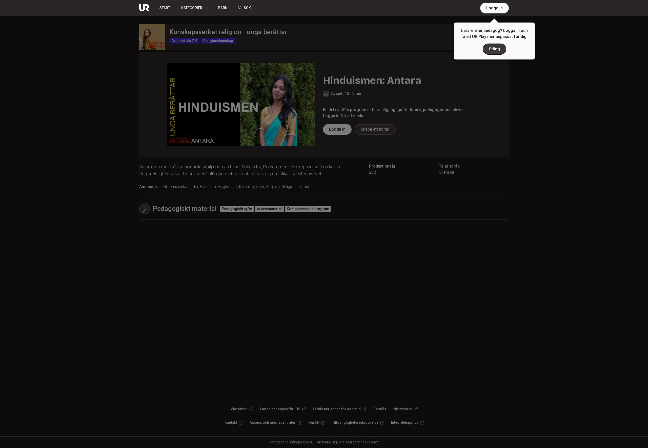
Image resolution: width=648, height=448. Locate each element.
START (164, 8)
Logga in (494, 8)
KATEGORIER (191, 8)
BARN (223, 8)
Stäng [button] (494, 49)
